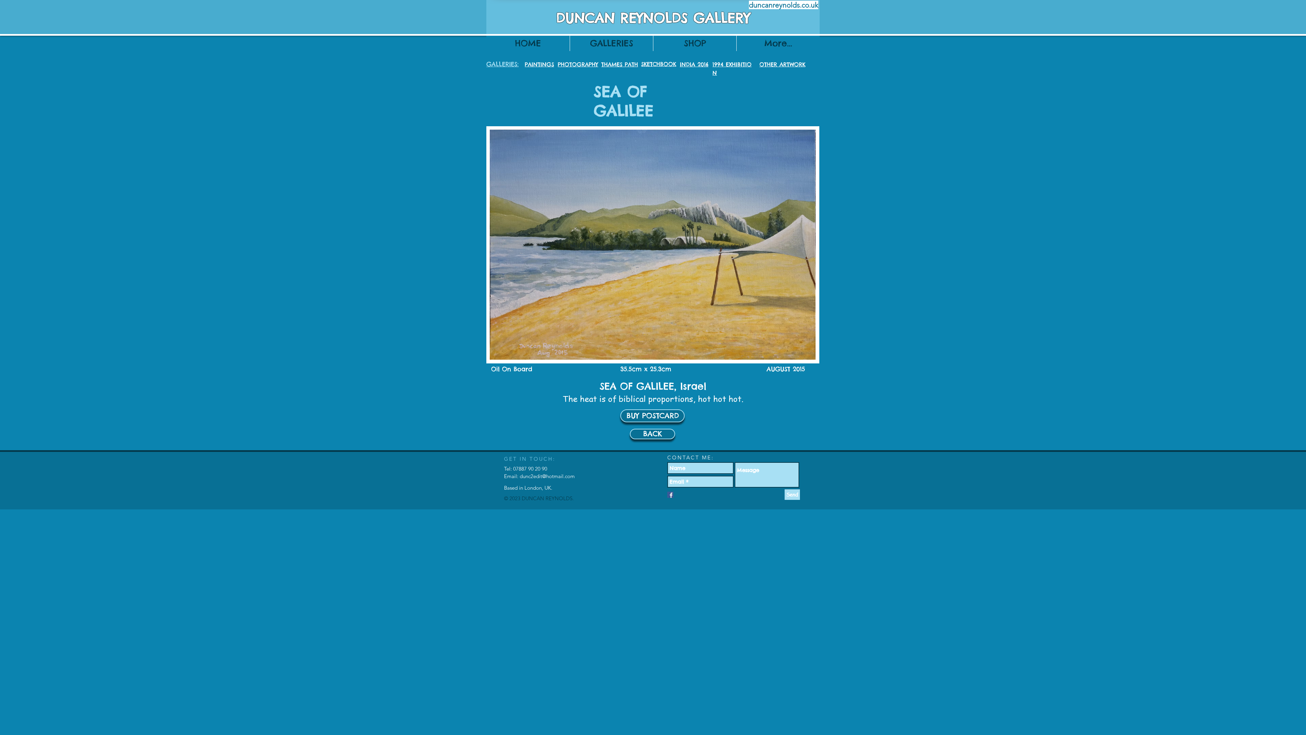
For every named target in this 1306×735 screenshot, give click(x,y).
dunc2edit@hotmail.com (547, 476)
